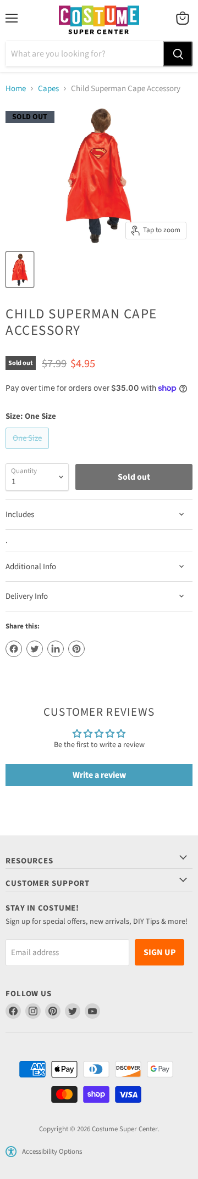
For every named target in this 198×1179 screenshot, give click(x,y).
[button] (11, 1151)
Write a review (99, 775)
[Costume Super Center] (99, 20)
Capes (48, 88)
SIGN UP (159, 952)
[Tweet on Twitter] (34, 649)
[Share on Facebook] (14, 649)
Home (16, 88)
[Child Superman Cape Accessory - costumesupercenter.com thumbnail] (20, 269)
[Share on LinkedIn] (55, 649)
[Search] (178, 53)
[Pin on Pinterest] (76, 649)
